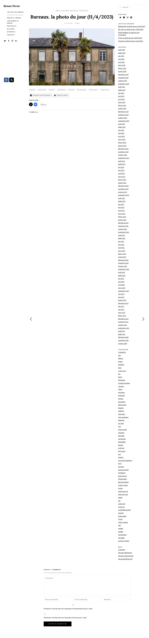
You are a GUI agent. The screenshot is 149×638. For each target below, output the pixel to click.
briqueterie (42, 90)
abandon (32, 90)
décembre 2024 (123, 112)
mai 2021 (121, 245)
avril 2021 (121, 248)
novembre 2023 (123, 152)
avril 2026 (121, 62)
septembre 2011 (123, 328)
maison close (122, 430)
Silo (119, 501)
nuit (119, 454)
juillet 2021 (121, 238)
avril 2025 (121, 99)
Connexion (121, 550)
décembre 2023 (123, 149)
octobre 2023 (122, 155)
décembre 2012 (123, 303)
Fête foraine (122, 405)
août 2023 (121, 161)
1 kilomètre (122, 352)
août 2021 (121, 235)
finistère (121, 408)
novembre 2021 (123, 226)
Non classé (65, 10)
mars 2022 (121, 214)
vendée (120, 528)
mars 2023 (121, 177)
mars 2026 (121, 65)
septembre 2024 (123, 121)
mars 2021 (121, 251)
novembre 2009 (123, 340)
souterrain (121, 504)
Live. (119, 426)
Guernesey (121, 414)
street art (121, 507)
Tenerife (121, 513)
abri (119, 355)
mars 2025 (121, 102)
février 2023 (122, 180)
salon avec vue (123, 491)
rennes (120, 488)
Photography (83, 10)
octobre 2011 (122, 325)
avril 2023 (121, 173)
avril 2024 (121, 136)
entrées (120, 399)
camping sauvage (124, 383)
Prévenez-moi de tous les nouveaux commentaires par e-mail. (68, 608)
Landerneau (61, 90)
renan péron (105, 90)
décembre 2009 (123, 337)
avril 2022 (121, 210)
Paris (120, 463)
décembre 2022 (123, 186)
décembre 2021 (123, 223)
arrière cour (122, 371)
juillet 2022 (121, 201)
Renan (77, 23)
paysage (121, 467)
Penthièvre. (122, 473)
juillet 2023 (121, 164)
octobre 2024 (122, 118)
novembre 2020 (123, 263)
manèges (121, 433)
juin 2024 (121, 130)
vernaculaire (122, 535)
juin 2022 (121, 204)
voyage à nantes (123, 541)
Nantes (120, 445)
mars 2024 (121, 139)
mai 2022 (121, 207)
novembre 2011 (123, 322)
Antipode (121, 365)
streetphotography (124, 510)
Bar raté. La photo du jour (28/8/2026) (130, 29)
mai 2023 (121, 170)
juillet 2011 (121, 334)
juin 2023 (121, 167)
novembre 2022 (123, 189)
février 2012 (122, 316)
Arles (119, 368)
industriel (121, 420)
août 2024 (121, 124)
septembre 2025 (123, 84)
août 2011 (121, 331)
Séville (120, 498)
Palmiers (71, 90)
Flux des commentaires (126, 556)
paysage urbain (123, 470)
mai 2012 (121, 309)
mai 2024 (121, 133)
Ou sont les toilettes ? (125, 460)
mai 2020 (121, 282)
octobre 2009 (122, 343)
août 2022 (121, 198)
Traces (120, 519)
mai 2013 (121, 297)
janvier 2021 (122, 257)
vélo (119, 525)
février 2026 (122, 68)
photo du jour (74, 10)
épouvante (121, 402)
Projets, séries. (123, 485)
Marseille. (121, 436)
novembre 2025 (123, 78)
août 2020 (121, 272)
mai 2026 (121, 59)
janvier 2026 (122, 71)
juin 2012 (121, 306)
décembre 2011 (123, 319)
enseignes (121, 392)
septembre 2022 (123, 195)
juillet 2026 (121, 53)
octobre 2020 (122, 266)
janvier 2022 (122, 220)
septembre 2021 (123, 232)
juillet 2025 (121, 90)
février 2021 (122, 254)
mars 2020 (121, 288)
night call (121, 448)
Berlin (120, 377)
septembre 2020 (123, 269)
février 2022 (122, 217)
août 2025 (121, 87)
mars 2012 (121, 313)
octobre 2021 (122, 229)
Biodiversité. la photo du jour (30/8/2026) (131, 26)
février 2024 (122, 142)
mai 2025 (121, 96)
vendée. (120, 532)
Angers (120, 362)
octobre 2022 (122, 192)
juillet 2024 (121, 127)
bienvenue (121, 380)
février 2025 (122, 105)
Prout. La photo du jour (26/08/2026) (130, 38)
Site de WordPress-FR (125, 559)
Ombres (121, 457)
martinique (122, 439)
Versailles (121, 538)
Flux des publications (125, 553)
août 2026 (121, 50)
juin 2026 (121, 56)
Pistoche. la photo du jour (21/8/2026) (130, 41)
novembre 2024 (123, 115)
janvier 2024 (122, 146)
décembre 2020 (123, 260)
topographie (122, 516)
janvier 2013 (122, 300)
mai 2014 (121, 294)
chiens (120, 389)
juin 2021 (121, 241)
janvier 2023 (122, 183)
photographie (81, 90)
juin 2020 (121, 278)
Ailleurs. (58, 10)
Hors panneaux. (123, 417)
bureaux (52, 90)
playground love (123, 482)
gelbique (121, 411)
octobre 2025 (122, 81)
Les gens (121, 423)
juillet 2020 (121, 275)
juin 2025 (121, 93)
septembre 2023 (123, 158)
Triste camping (123, 522)
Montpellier (122, 442)
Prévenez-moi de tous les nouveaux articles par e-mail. (65, 617)
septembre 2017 (123, 291)
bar (119, 374)
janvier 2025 (122, 108)
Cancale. (121, 386)
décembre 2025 (123, 74)
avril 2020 (121, 285)
